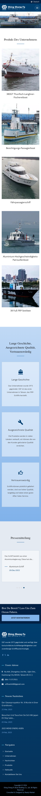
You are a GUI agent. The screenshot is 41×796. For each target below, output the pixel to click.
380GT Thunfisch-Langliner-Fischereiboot (20, 96)
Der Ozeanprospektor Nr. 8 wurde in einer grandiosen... (20, 704)
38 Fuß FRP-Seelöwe (20, 310)
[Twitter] (5, 655)
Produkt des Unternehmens (20, 39)
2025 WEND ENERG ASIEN (13, 728)
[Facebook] (2, 655)
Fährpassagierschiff (21, 202)
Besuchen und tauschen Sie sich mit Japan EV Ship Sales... (20, 716)
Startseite (9, 751)
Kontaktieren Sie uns (13, 774)
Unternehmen (10, 756)
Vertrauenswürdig (20, 480)
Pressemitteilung (20, 538)
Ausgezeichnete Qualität (20, 429)
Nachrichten (10, 761)
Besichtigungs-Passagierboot (20, 148)
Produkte (8, 765)
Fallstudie (9, 770)
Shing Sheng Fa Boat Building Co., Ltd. (17, 788)
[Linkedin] (8, 655)
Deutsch (36, 2)
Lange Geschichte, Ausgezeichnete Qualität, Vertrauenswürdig (21, 347)
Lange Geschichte (20, 379)
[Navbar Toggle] (37, 7)
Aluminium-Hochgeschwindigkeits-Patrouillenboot (20, 258)
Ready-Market (30, 792)
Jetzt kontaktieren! (20, 618)
